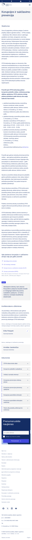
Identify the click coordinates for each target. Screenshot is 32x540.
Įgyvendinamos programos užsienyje (11, 472)
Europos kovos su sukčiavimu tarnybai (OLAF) (15, 268)
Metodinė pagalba (6, 475)
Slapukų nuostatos (6, 537)
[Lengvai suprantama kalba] (21, 1)
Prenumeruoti (15, 441)
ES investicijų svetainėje (9, 264)
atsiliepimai (25, 147)
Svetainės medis (6, 502)
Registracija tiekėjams (7, 490)
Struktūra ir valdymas (7, 453)
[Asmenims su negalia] (11, 1)
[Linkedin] (12, 508)
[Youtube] (16, 508)
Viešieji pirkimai (5, 487)
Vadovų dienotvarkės (7, 456)
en (29, 1)
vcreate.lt (8, 533)
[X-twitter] (7, 508)
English (28, 537)
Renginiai (4, 481)
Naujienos (4, 478)
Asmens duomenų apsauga (8, 499)
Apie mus (4, 450)
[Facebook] (3, 508)
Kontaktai (4, 462)
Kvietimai (4, 484)
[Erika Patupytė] (27, 331)
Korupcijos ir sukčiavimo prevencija (10, 493)
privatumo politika (15, 436)
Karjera (3, 466)
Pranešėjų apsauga (6, 496)
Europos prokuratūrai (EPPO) (11, 271)
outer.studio (17, 533)
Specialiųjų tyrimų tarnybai (10, 261)
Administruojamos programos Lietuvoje (11, 469)
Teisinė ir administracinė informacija (10, 459)
